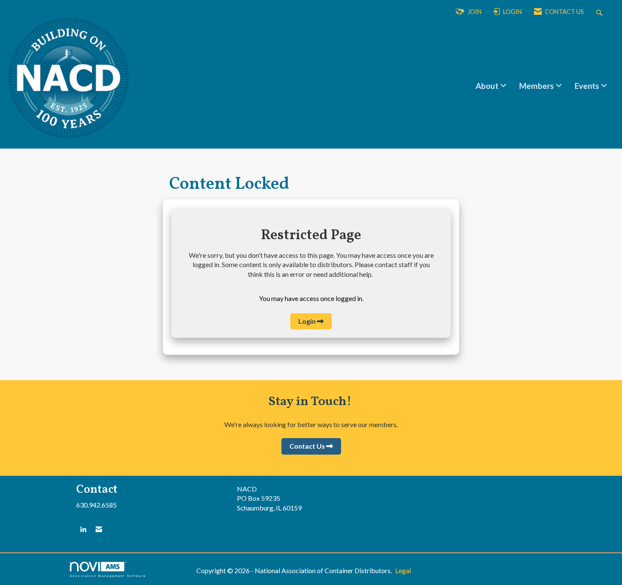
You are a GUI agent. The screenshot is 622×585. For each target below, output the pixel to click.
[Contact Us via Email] (98, 529)
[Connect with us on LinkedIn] (83, 529)
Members (537, 86)
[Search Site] (600, 12)
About (488, 86)
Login (307, 321)
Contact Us (307, 446)
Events (588, 86)
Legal (403, 570)
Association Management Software (108, 575)
